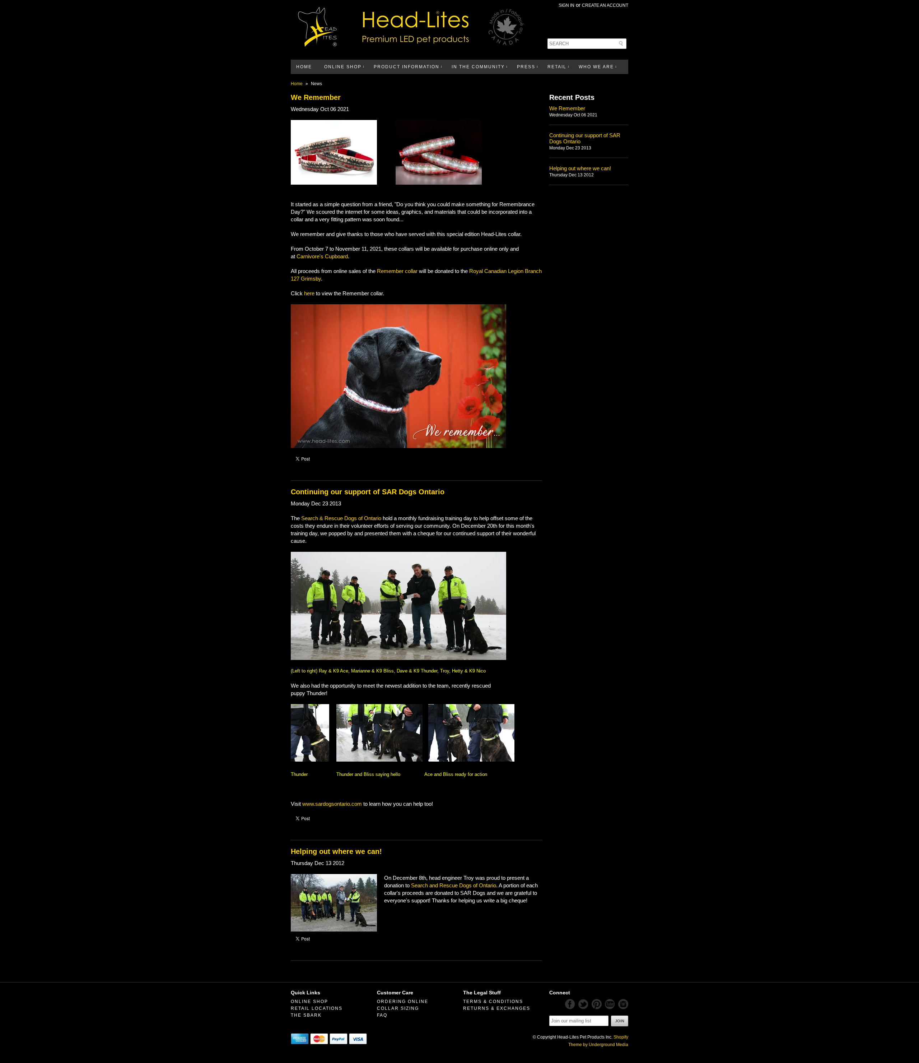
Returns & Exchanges (496, 1008)
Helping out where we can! (336, 851)
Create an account (605, 5)
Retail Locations (316, 1008)
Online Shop (342, 66)
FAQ (382, 1015)
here (309, 293)
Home (304, 66)
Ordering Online (402, 1001)
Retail (556, 66)
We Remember (316, 97)
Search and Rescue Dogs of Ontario (453, 885)
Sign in (566, 5)
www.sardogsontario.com (332, 804)
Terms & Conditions (493, 1001)
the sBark (306, 1015)
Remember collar (397, 271)
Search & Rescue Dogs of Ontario (342, 518)
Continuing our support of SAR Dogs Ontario (367, 492)
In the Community (478, 66)
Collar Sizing (398, 1008)
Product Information (406, 66)
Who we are (596, 66)
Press (526, 66)
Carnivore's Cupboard (322, 256)
